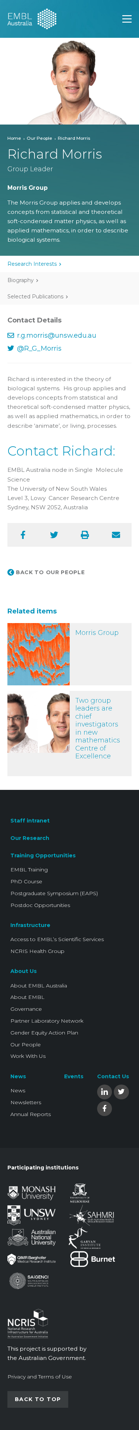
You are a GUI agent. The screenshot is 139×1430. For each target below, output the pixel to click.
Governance (26, 1009)
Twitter (121, 1091)
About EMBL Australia (38, 985)
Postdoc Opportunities (40, 905)
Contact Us (113, 1076)
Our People (39, 138)
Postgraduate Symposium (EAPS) (54, 893)
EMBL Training (29, 869)
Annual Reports (30, 1114)
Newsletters (25, 1102)
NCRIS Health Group (37, 951)
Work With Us (28, 1056)
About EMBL (27, 997)
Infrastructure (30, 925)
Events (73, 1076)
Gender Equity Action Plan (44, 1032)
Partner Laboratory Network (46, 1020)
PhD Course (26, 881)
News (18, 1076)
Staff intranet (30, 820)
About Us (23, 971)
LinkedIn (104, 1091)
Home (14, 138)
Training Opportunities (43, 855)
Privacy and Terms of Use (39, 1376)
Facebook (104, 1108)
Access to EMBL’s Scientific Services (57, 939)
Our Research (29, 838)
